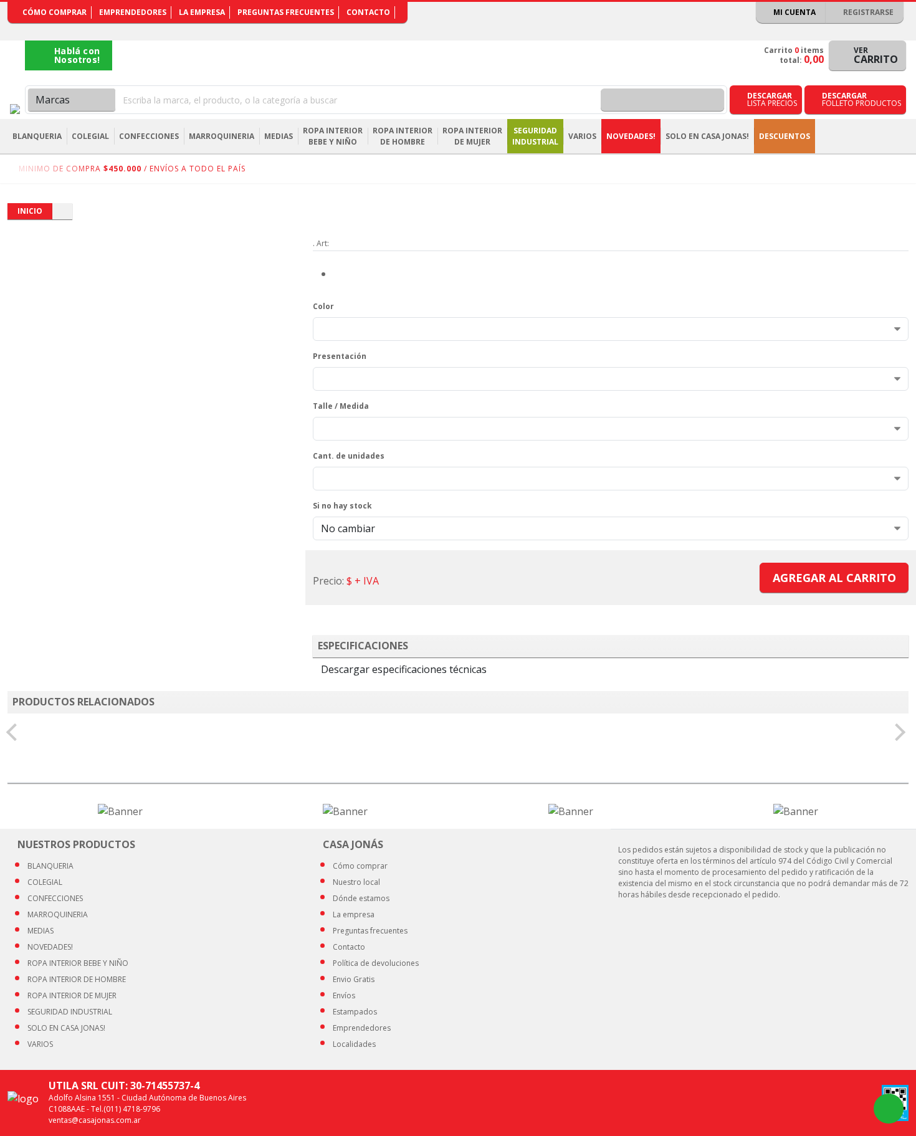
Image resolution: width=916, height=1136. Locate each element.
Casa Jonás (15, 109)
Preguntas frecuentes (285, 12)
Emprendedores (132, 12)
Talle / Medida (341, 406)
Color (323, 306)
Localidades (354, 1044)
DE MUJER (72, 995)
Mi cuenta (793, 12)
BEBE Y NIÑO (77, 963)
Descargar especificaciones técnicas (404, 669)
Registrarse (867, 12)
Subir (874, 1109)
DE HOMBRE (76, 979)
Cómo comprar (54, 12)
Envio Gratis (354, 979)
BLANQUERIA (50, 866)
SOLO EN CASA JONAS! (707, 136)
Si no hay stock (342, 505)
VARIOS (40, 1044)
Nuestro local (356, 882)
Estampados (355, 1011)
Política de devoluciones (376, 963)
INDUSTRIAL (69, 1011)
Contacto (368, 12)
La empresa (202, 12)
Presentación (339, 356)
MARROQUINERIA (57, 914)
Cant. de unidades (348, 456)
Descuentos (784, 136)
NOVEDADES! (631, 136)
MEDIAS (40, 930)
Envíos (344, 995)
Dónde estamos (361, 898)
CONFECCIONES (55, 898)
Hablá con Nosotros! (77, 55)
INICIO (29, 211)
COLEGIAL (44, 882)
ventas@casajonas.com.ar (95, 1120)
